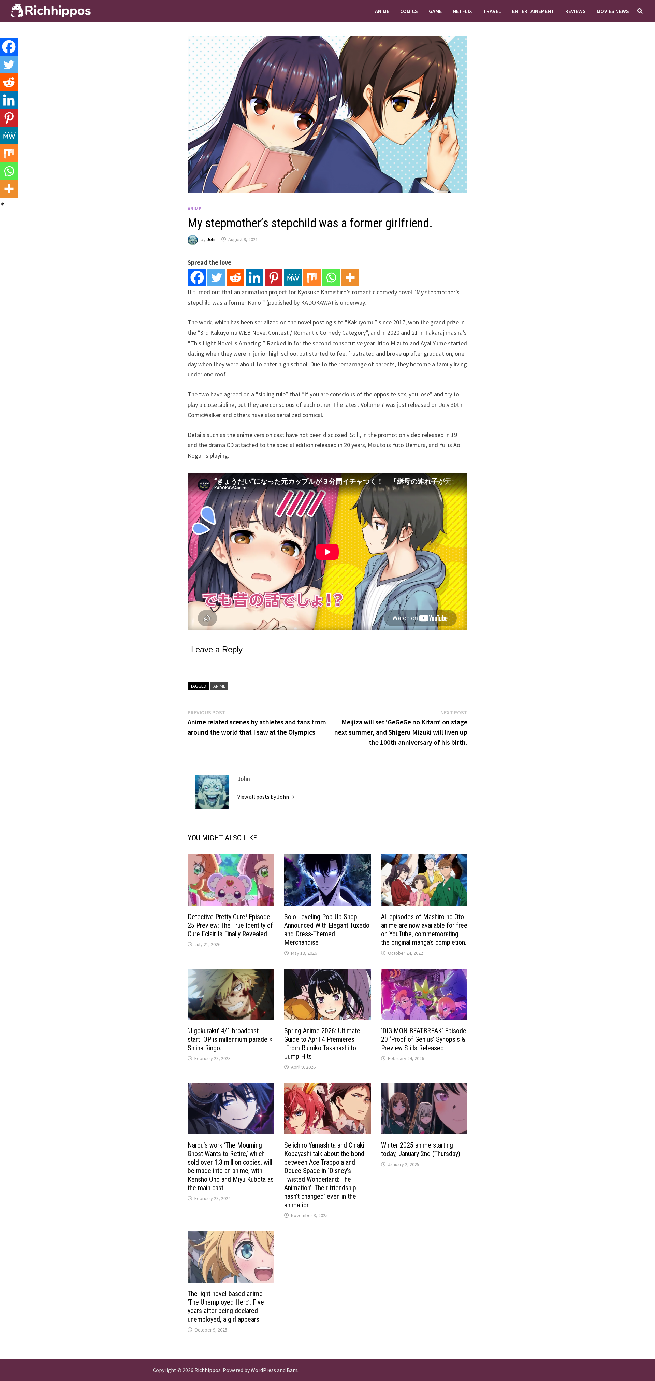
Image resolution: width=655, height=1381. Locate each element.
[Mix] (312, 277)
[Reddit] (235, 277)
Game (435, 11)
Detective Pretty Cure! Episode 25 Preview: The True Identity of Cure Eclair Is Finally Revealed (230, 925)
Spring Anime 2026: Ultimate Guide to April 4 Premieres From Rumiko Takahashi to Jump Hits (322, 1043)
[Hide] (2, 204)
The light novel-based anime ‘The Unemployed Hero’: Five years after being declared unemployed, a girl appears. (226, 1306)
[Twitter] (216, 277)
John (212, 239)
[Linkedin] (254, 277)
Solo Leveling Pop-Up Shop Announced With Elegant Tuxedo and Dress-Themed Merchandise (326, 929)
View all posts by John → (266, 796)
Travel (492, 11)
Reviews (575, 11)
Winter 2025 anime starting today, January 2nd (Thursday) (420, 1149)
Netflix (462, 11)
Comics (409, 11)
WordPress (263, 1370)
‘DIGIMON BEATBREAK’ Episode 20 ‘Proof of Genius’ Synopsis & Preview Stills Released (423, 1039)
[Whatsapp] (331, 277)
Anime (382, 11)
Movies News (613, 11)
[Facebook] (197, 277)
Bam (292, 1370)
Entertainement (533, 11)
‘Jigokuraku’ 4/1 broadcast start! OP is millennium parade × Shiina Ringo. (230, 1039)
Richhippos (207, 1370)
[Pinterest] (273, 277)
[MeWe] (293, 277)
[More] (350, 277)
